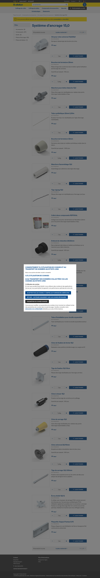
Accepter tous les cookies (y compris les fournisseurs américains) (48, 293)
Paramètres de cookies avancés (37, 301)
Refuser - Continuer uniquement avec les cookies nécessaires (46, 297)
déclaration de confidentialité (34, 309)
